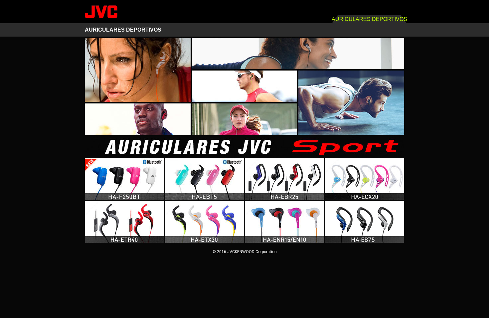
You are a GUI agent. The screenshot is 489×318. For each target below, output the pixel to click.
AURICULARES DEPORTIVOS (123, 30)
